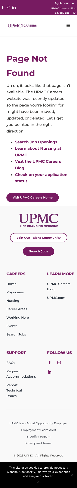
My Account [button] (63, 3)
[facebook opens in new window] (3, 7)
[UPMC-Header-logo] (22, 26)
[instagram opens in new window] (8, 7)
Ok (38, 481)
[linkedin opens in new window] (14, 7)
